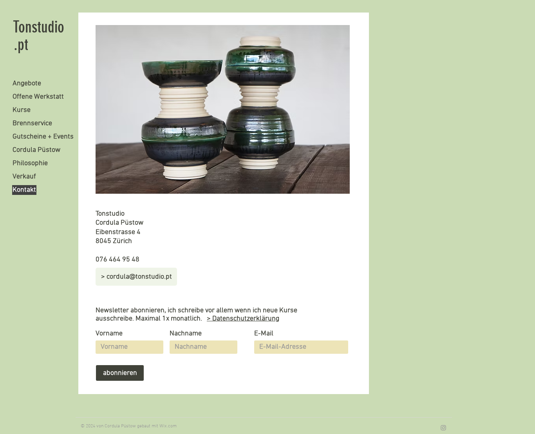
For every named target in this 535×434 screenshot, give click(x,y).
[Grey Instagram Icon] (443, 427)
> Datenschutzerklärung (243, 319)
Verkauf (24, 177)
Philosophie (30, 163)
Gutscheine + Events (43, 137)
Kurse (22, 110)
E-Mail (263, 333)
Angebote (27, 83)
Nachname (186, 333)
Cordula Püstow (36, 150)
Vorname (109, 333)
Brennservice (32, 123)
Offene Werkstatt (38, 97)
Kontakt (24, 190)
